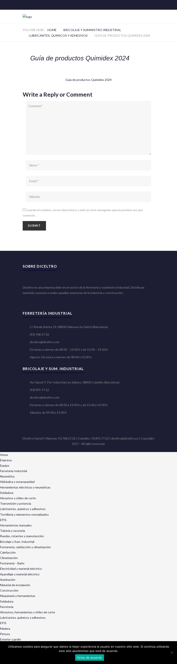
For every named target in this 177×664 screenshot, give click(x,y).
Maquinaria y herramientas (17, 596)
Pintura (5, 634)
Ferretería (6, 607)
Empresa (6, 460)
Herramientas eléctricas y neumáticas (25, 487)
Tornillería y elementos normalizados (24, 514)
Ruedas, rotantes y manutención (22, 536)
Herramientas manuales (16, 525)
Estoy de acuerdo (89, 657)
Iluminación (7, 579)
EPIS (3, 520)
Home (52, 30)
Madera (5, 628)
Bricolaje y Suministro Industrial (92, 30)
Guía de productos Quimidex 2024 (88, 80)
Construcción (9, 590)
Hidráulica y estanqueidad (17, 481)
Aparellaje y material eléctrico (20, 574)
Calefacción (8, 552)
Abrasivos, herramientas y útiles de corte (27, 612)
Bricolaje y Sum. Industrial (17, 541)
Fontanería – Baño (12, 563)
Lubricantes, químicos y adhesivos (58, 35)
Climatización (9, 558)
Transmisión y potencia (15, 503)
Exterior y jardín (10, 639)
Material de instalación (15, 585)
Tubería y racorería (12, 530)
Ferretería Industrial (13, 471)
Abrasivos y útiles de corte (18, 498)
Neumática (7, 476)
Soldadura (6, 492)
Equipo (4, 465)
